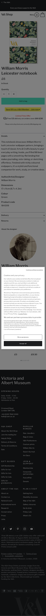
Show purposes (23, 337)
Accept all (23, 343)
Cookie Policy (22, 314)
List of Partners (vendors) (12, 329)
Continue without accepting (34, 270)
